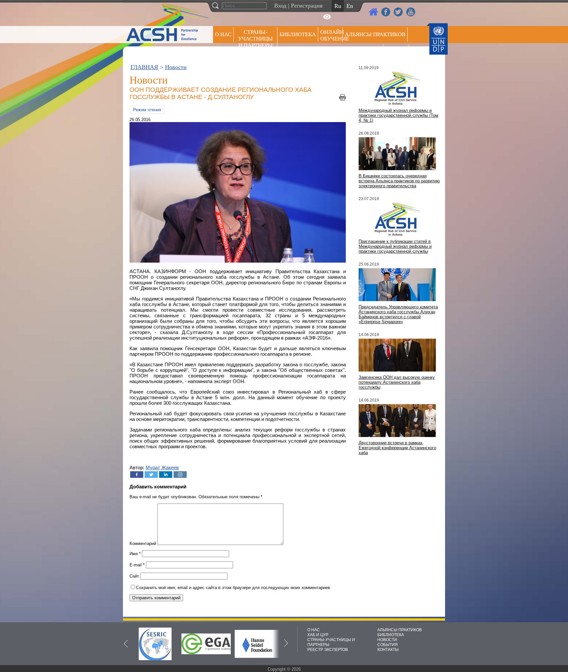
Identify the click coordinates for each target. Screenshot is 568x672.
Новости (176, 67)
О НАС (223, 34)
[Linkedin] (165, 474)
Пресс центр (363, 51)
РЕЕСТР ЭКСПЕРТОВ (397, 52)
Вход (280, 5)
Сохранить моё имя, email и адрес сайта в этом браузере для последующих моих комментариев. (233, 587)
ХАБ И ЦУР (317, 635)
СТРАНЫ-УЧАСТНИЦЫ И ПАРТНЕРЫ (255, 38)
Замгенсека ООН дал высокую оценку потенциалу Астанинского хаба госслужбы (397, 382)
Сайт (134, 576)
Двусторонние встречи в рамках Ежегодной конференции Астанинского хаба (397, 447)
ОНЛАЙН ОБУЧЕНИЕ (331, 35)
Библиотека (297, 34)
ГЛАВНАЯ (144, 67)
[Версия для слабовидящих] (327, 16)
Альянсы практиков (375, 34)
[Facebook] (136, 474)
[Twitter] (151, 474)
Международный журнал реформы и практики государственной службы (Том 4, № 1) (398, 115)
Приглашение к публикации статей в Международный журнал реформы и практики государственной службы (395, 246)
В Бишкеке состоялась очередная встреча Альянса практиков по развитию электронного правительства (399, 180)
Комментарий (143, 543)
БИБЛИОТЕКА (390, 635)
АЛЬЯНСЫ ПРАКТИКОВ (399, 630)
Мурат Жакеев (162, 467)
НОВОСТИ (387, 639)
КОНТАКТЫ (388, 649)
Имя (135, 553)
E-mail (137, 564)
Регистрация (306, 5)
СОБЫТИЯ (387, 644)
